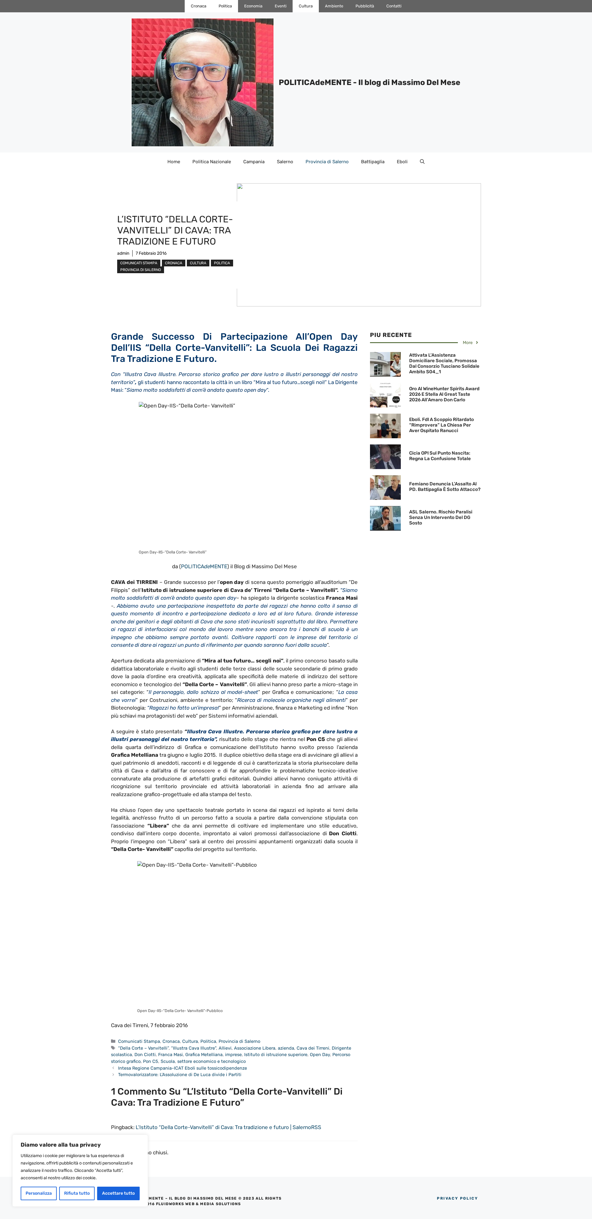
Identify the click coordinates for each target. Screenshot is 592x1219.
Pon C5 (150, 1061)
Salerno (285, 161)
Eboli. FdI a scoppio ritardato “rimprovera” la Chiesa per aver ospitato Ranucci (441, 425)
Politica (225, 6)
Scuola (168, 1061)
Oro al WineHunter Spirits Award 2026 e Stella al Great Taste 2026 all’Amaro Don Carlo (444, 394)
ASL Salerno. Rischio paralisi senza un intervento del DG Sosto (440, 517)
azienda (286, 1048)
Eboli (402, 161)
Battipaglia (372, 161)
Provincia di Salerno (327, 161)
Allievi (225, 1048)
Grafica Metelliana (204, 1054)
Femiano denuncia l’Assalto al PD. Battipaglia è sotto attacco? (444, 486)
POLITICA (192, 566)
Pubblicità (365, 6)
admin (123, 253)
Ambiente (334, 6)
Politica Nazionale (211, 161)
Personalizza (39, 1193)
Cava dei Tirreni (313, 1048)
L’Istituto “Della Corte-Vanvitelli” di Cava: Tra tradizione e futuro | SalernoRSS (228, 1127)
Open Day (320, 1054)
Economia (253, 6)
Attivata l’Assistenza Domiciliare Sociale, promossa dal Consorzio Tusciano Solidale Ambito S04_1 (444, 363)
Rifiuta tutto (77, 1193)
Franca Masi (170, 1054)
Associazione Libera (254, 1048)
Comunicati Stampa (138, 263)
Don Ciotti (145, 1054)
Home (173, 161)
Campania (254, 161)
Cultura (306, 6)
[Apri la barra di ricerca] (422, 161)
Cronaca (198, 6)
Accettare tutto (118, 1193)
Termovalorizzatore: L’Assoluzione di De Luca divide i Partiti (179, 1074)
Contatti (393, 6)
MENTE (218, 566)
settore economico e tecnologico (211, 1061)
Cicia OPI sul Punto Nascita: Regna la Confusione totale (440, 455)
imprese (233, 1054)
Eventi (280, 6)
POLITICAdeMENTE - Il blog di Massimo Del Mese (369, 82)
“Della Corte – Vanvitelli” (143, 1048)
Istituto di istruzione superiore (275, 1054)
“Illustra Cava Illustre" (193, 1048)
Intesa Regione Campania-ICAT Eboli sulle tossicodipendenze (182, 1068)
